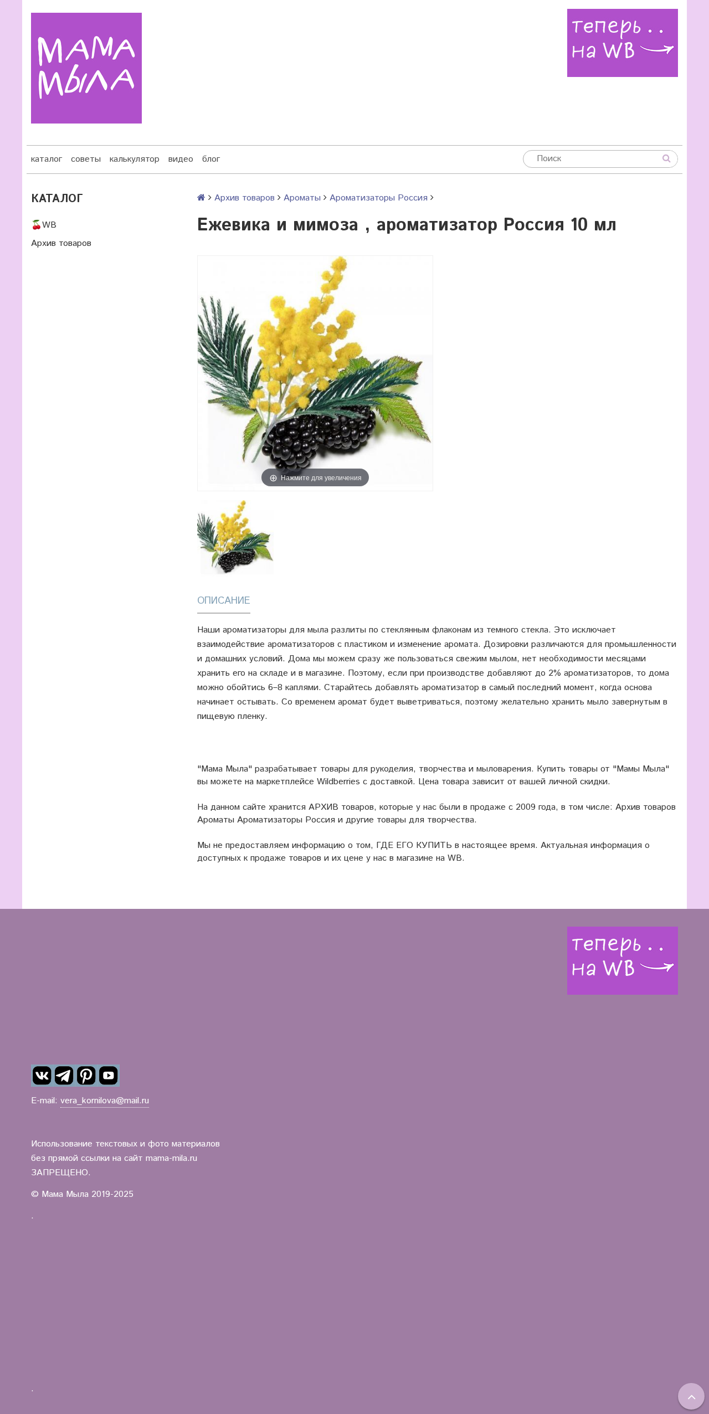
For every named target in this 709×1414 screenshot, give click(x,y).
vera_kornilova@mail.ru (104, 1100)
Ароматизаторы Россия (379, 198)
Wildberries (338, 781)
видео (180, 159)
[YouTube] (108, 1076)
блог (211, 159)
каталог (46, 159)
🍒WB (43, 225)
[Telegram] (64, 1076)
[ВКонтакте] (42, 1076)
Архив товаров (61, 243)
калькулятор (135, 159)
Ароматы (302, 198)
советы (86, 159)
